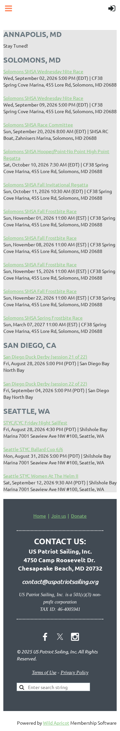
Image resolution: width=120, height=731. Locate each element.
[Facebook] (45, 636)
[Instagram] (75, 636)
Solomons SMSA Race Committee (38, 124)
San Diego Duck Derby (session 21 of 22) (45, 357)
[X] (60, 636)
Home (39, 516)
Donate (79, 516)
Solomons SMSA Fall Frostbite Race (40, 211)
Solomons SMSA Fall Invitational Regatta (45, 184)
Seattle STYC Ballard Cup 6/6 (33, 449)
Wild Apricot (56, 723)
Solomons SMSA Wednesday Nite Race (43, 71)
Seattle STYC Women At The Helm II (40, 476)
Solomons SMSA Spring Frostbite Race (43, 318)
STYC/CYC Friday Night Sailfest (35, 422)
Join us (58, 516)
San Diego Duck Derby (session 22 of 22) (45, 383)
